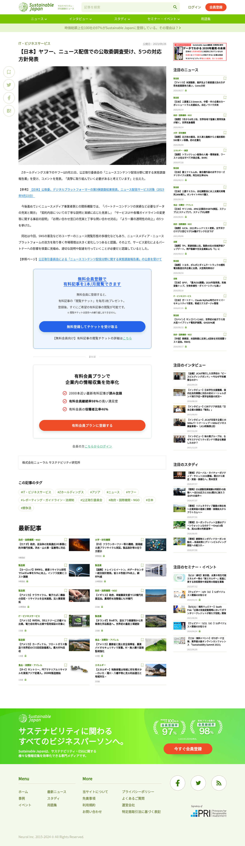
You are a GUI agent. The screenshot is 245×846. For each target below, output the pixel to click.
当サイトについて (95, 791)
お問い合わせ (92, 811)
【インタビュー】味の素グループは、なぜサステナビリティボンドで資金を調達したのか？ (206, 439)
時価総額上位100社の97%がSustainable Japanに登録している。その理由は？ (122, 27)
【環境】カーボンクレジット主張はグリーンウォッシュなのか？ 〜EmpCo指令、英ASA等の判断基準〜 (206, 525)
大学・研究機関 (102, 539)
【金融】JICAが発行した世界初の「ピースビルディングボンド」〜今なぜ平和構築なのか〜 (206, 376)
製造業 (21, 565)
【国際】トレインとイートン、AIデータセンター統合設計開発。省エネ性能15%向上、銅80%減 (119, 573)
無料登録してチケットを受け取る (92, 326)
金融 (175, 241)
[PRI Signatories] (209, 811)
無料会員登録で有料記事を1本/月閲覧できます (92, 281)
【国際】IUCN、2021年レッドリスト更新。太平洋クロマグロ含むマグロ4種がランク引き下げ (199, 229)
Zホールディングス (71, 492)
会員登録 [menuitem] (215, 7)
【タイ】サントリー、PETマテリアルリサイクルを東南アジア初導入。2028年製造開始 (42, 671)
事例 (21, 798)
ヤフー (132, 492)
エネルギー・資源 (180, 150)
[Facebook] (177, 783)
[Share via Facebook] (9, 98)
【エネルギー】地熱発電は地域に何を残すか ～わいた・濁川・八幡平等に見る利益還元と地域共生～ (118, 673)
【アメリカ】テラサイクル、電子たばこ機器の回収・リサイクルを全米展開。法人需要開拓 (41, 598)
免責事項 (89, 798)
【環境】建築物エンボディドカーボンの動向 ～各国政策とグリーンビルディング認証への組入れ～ (206, 542)
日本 (150, 500)
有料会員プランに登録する (92, 425)
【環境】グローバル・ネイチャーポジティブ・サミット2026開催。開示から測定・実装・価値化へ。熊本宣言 (206, 476)
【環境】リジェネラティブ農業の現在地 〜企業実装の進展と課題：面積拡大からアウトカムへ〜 (206, 509)
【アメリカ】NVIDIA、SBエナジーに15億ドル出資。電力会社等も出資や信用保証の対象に (42, 622)
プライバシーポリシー (138, 791)
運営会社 (128, 805)
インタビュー (78, 18)
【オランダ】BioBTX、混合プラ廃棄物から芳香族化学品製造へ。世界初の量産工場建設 (119, 622)
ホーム (23, 791)
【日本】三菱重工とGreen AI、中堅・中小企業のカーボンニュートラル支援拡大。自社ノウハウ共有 (199, 103)
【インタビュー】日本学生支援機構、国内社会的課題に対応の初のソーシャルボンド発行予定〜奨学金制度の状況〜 (206, 393)
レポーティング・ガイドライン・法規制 (48, 500)
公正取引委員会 (92, 500)
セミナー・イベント (161, 18)
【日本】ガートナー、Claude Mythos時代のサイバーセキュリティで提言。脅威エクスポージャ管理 (199, 302)
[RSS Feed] (219, 783)
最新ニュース (56, 791)
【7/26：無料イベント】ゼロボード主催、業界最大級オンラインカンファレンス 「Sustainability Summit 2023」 (206, 641)
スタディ (120, 18)
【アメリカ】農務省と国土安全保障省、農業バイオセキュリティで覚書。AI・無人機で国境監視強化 (119, 647)
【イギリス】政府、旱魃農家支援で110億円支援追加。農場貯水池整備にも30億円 (119, 596)
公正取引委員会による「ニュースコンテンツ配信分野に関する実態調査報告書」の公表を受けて (100, 259)
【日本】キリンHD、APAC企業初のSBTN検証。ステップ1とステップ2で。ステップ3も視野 (199, 210)
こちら (127, 338)
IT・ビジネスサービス (34, 43)
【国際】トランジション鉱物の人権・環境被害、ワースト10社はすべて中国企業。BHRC (199, 156)
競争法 (27, 508)
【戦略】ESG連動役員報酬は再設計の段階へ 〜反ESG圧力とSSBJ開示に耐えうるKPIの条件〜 (206, 492)
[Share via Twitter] (9, 85)
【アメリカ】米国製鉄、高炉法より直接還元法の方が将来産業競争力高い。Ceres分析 (199, 84)
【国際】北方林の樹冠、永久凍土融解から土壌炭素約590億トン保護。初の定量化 (199, 138)
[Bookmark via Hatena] (9, 111)
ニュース (37, 18)
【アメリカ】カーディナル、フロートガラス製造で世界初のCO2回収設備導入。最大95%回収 (42, 647)
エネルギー (100, 665)
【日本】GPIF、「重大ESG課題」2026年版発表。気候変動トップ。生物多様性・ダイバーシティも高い (199, 284)
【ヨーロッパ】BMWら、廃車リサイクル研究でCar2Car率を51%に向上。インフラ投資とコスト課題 (42, 573)
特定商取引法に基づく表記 (141, 811)
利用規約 (89, 805)
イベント (24, 805)
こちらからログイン (98, 446)
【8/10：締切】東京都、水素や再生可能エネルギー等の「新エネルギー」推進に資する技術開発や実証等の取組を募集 (206, 578)
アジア (96, 492)
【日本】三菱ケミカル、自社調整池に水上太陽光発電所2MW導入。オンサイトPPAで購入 (199, 193)
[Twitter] (198, 783)
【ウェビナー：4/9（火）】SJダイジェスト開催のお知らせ (206, 593)
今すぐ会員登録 (188, 748)
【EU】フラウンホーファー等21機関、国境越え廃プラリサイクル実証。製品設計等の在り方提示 (118, 547)
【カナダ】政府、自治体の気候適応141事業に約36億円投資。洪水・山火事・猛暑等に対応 (42, 545)
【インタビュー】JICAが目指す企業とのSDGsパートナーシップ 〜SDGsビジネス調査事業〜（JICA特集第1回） (206, 423)
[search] (175, 7)
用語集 (206, 18)
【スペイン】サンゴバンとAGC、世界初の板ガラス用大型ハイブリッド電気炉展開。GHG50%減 (199, 321)
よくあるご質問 (133, 798)
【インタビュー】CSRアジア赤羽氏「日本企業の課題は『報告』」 (206, 408)
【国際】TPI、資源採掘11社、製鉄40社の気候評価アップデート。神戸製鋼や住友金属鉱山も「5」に (199, 247)
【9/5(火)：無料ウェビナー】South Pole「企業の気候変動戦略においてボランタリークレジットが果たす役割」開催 (206, 610)
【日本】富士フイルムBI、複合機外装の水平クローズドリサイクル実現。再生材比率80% (199, 173)
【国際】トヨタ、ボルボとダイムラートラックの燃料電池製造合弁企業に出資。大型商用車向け (199, 266)
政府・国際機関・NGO (125, 500)
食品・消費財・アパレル (107, 639)
